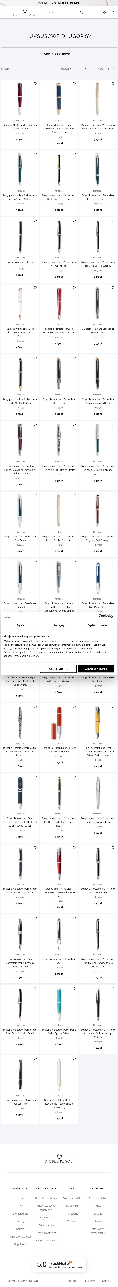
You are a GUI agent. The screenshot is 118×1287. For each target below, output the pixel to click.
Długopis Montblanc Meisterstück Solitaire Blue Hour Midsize (20, 891)
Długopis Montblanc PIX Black (20, 262)
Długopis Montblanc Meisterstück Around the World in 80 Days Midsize (20, 752)
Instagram (90, 1281)
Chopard (72, 1221)
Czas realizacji (46, 1217)
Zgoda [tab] (20, 625)
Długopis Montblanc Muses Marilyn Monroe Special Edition (59, 331)
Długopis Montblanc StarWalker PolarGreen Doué (20, 605)
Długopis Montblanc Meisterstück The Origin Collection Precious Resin (59, 822)
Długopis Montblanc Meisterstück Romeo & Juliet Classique (59, 538)
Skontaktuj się (20, 1213)
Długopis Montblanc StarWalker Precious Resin (20, 1102)
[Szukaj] (81, 12)
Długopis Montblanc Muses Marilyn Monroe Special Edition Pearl (20, 333)
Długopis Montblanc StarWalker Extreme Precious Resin (98, 401)
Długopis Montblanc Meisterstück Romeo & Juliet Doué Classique (98, 127)
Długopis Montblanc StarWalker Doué (59, 961)
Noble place (20, 1188)
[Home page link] (25, 12)
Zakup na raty (46, 1225)
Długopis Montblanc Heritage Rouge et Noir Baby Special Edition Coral (20, 681)
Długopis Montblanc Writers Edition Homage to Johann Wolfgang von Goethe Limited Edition (59, 609)
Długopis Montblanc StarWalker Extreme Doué (59, 401)
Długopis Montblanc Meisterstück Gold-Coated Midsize (20, 401)
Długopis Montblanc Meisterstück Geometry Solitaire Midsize (98, 820)
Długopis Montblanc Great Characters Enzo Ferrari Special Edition (59, 892)
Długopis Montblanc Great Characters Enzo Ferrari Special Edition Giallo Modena (98, 752)
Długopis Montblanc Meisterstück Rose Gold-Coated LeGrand (20, 1032)
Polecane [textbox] (66, 69)
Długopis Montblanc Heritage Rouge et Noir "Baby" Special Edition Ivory (59, 1104)
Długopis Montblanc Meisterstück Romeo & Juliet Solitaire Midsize (59, 468)
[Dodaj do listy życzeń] (35, 83)
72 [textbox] (108, 69)
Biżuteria (98, 1221)
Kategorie (98, 1188)
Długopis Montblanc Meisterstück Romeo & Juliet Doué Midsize (98, 468)
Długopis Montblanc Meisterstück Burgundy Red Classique (98, 538)
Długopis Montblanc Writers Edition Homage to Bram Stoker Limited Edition (20, 470)
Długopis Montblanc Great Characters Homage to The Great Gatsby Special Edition (20, 822)
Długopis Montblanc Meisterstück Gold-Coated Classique (59, 197)
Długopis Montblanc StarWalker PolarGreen (20, 538)
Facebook (72, 1281)
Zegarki (98, 1213)
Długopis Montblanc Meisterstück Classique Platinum (98, 891)
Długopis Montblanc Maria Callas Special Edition (20, 127)
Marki (72, 1188)
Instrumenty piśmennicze (98, 1231)
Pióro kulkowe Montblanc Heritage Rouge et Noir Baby (59, 750)
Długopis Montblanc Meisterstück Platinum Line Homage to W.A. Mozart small (98, 963)
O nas (20, 1198)
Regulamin (20, 1244)
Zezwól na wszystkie (96, 668)
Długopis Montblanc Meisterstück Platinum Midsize (59, 264)
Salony (20, 1221)
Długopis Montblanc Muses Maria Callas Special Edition (59, 1032)
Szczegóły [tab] (59, 625)
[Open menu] (5, 12)
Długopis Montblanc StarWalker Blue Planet (98, 679)
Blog (20, 1206)
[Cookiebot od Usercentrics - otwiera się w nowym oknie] (101, 616)
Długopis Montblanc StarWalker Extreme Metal (98, 331)
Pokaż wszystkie (72, 1198)
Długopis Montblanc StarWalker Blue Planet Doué (98, 605)
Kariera (20, 1229)
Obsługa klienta (46, 1188)
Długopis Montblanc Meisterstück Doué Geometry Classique (59, 679)
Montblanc (72, 1213)
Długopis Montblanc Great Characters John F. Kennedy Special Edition (20, 963)
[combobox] (64, 12)
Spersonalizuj (56, 668)
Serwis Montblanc (46, 1233)
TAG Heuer (72, 1206)
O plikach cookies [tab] (97, 625)
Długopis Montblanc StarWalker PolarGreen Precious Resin (98, 197)
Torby (97, 1206)
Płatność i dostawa (46, 1198)
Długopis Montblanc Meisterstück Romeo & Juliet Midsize (20, 197)
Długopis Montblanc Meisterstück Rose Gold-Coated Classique (98, 264)
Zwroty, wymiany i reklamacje (46, 1208)
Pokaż (100, 69)
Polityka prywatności (20, 1236)
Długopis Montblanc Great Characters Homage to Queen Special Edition (59, 129)
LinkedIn (106, 1281)
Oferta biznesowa (46, 1240)
